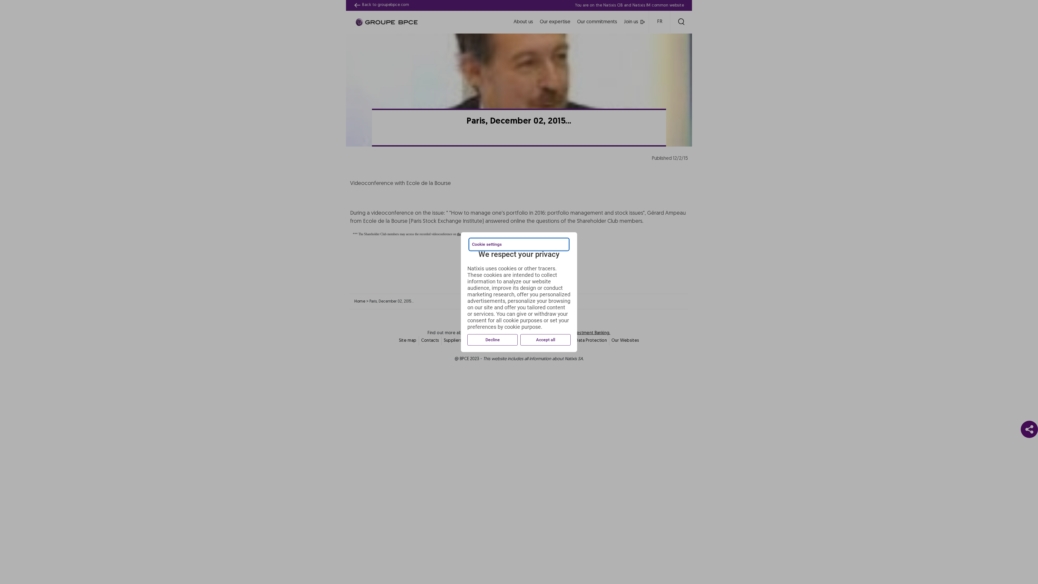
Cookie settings (487, 244)
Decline (492, 339)
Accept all (545, 339)
